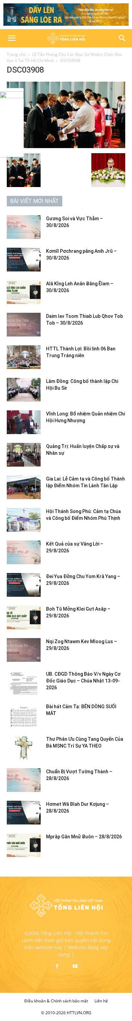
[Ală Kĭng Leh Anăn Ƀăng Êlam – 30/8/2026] (24, 292)
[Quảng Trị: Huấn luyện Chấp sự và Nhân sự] (24, 455)
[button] (11, 38)
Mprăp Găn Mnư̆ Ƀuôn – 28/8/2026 (84, 836)
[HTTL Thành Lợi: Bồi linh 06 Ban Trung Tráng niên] (24, 357)
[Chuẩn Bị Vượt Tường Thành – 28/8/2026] (24, 780)
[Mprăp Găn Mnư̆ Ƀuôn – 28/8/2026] (24, 845)
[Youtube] (75, 966)
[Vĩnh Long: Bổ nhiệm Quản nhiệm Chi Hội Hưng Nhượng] (24, 422)
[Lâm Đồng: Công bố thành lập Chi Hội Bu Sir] (24, 390)
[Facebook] (57, 966)
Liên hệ (101, 1001)
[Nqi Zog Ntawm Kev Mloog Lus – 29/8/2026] (24, 650)
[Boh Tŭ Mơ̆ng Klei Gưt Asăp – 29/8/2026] (24, 617)
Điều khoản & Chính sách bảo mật (56, 1001)
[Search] (122, 38)
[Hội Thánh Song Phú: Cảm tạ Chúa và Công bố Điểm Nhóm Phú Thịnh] (24, 520)
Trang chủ (16, 54)
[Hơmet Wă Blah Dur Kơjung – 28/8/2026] (24, 812)
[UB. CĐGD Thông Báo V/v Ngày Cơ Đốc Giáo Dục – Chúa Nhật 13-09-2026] (24, 682)
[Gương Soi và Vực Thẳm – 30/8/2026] (24, 227)
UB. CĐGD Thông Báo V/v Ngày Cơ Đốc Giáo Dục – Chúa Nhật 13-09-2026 (83, 680)
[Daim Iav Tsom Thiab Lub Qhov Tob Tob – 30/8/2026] (24, 324)
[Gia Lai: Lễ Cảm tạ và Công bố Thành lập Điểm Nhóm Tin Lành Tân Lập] (24, 487)
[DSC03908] (66, 146)
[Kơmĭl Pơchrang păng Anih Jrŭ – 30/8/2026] (24, 259)
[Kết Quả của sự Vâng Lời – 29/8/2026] (24, 552)
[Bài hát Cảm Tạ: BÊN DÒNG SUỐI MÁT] (24, 715)
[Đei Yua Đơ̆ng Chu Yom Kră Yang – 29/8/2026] (24, 585)
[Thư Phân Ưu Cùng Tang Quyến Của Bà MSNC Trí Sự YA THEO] (24, 747)
